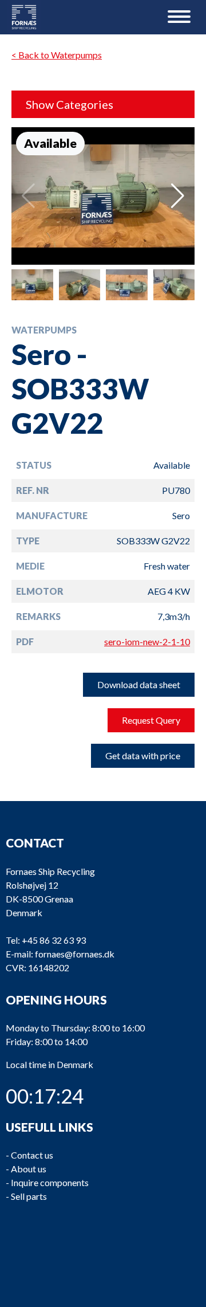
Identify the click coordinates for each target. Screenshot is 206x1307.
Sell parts (29, 1196)
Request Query (151, 720)
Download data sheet (138, 684)
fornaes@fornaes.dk (74, 953)
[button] (177, 196)
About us (28, 1168)
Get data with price (142, 755)
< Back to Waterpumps (56, 54)
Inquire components (50, 1182)
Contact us (32, 1154)
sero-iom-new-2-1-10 (147, 641)
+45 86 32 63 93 (54, 940)
